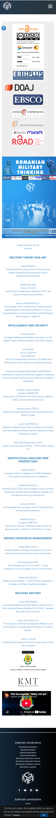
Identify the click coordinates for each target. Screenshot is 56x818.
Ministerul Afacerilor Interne (28, 759)
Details (16, 815)
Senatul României (28, 750)
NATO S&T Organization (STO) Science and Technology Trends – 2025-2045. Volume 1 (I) (28, 446)
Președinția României (28, 747)
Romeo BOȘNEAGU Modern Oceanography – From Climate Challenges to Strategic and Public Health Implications (28, 581)
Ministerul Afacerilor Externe (28, 761)
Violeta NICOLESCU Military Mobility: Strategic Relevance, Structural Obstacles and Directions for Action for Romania (28, 550)
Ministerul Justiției (28, 767)
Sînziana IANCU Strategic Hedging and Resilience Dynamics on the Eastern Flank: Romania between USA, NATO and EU (28, 337)
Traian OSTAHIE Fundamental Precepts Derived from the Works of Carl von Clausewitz (28, 642)
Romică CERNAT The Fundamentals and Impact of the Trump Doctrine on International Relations (28, 507)
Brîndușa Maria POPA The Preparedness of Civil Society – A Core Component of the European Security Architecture (28, 565)
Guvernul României (28, 756)
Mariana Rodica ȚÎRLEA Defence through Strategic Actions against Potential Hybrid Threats (28, 412)
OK (43, 815)
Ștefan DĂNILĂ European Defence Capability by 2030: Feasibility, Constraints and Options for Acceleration (28, 473)
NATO (28, 804)
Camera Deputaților (28, 753)
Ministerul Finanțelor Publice (28, 764)
